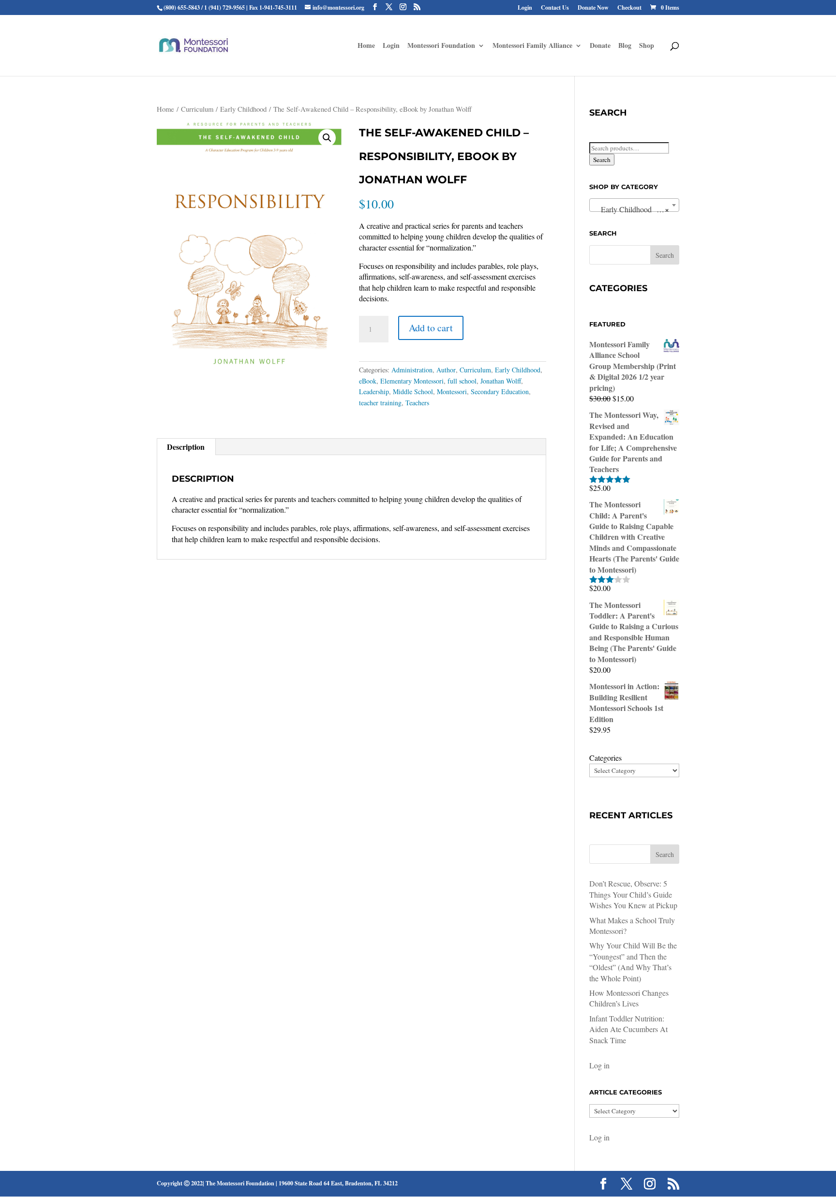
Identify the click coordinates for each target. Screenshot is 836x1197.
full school (462, 380)
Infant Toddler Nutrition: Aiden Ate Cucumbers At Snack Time (628, 1029)
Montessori (452, 391)
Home (165, 109)
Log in (599, 1065)
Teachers (417, 402)
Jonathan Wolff (500, 380)
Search (602, 159)
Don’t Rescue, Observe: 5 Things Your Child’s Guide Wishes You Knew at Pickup (633, 894)
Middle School (413, 391)
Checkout (629, 8)
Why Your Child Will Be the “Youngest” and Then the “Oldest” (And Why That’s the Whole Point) (633, 961)
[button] (327, 138)
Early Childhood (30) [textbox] (631, 209)
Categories (605, 758)
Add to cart (431, 327)
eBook (367, 380)
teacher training (380, 402)
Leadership (374, 391)
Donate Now (593, 8)
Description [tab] (186, 446)
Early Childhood (243, 109)
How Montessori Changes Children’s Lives (629, 998)
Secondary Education (500, 391)
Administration (412, 369)
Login (525, 8)
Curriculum (197, 109)
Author (446, 369)
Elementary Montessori (412, 380)
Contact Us (555, 8)
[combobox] (634, 205)
